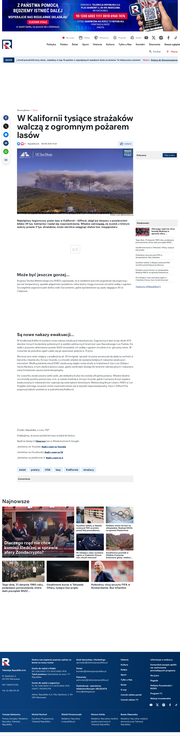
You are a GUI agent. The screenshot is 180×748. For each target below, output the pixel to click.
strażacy (88, 469)
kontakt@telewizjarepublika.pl (91, 671)
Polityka (51, 44)
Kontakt (140, 44)
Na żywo (70, 37)
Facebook (168, 37)
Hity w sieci (170, 155)
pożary (35, 469)
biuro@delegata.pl (85, 691)
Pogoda (122, 37)
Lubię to (127, 144)
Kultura (110, 44)
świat (22, 469)
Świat (75, 44)
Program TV (156, 693)
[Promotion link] (90, 15)
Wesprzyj (104, 37)
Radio (139, 37)
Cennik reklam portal (131, 694)
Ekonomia (154, 44)
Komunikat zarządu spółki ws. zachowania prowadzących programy (163, 667)
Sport (85, 44)
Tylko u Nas (125, 44)
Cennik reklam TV (129, 699)
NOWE (9, 60)
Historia (97, 44)
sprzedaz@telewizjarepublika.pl (92, 662)
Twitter (154, 37)
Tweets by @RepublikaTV (148, 286)
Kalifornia (72, 469)
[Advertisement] (90, 742)
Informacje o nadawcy (161, 659)
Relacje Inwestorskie (160, 698)
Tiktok (176, 37)
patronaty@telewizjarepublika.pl (92, 680)
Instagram (161, 37)
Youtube (146, 37)
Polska (64, 44)
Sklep (87, 37)
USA (47, 469)
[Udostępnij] (6, 117)
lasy (58, 469)
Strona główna (23, 110)
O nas (124, 689)
